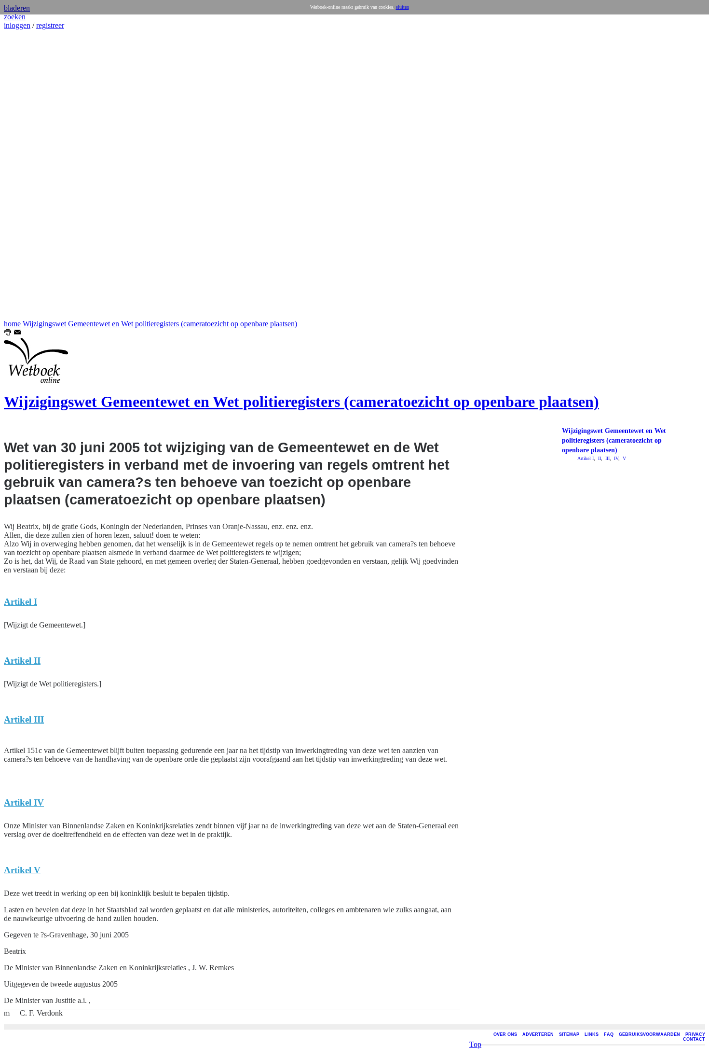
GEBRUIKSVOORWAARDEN (649, 1034)
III (607, 458)
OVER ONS (505, 1034)
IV (615, 458)
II (599, 458)
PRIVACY (695, 1034)
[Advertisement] (33, 175)
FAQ (609, 1034)
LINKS (592, 1034)
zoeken (15, 17)
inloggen (17, 25)
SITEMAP (569, 1034)
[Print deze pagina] (8, 333)
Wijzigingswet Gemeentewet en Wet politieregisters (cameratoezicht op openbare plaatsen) (160, 324)
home (12, 324)
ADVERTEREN (538, 1034)
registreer (50, 25)
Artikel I (585, 458)
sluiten (402, 7)
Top (475, 1044)
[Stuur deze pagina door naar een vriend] (17, 333)
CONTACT (694, 1039)
